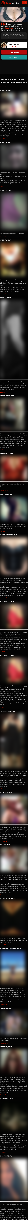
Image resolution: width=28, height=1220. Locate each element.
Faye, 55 (3, 945)
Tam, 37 (3, 531)
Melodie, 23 (4, 490)
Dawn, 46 (3, 294)
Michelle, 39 (4, 1043)
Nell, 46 (2, 450)
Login (24, 3)
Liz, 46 (2, 138)
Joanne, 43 (3, 895)
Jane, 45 (3, 1095)
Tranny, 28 (3, 1152)
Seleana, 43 (4, 1004)
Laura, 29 (3, 86)
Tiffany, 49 (3, 841)
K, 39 (2, 707)
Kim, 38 (2, 789)
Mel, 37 (2, 186)
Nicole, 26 (3, 236)
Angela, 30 (3, 392)
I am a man (14, 52)
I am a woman (14, 57)
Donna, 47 (3, 598)
